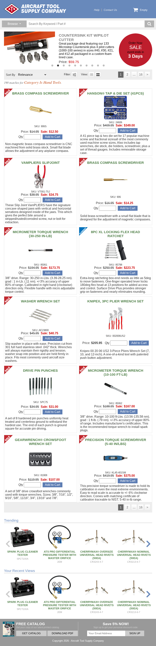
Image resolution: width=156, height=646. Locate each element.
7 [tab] (86, 66)
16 (140, 74)
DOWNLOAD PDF (62, 633)
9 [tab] (98, 66)
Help (96, 10)
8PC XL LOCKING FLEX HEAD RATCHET (115, 234)
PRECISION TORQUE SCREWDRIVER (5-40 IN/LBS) (115, 442)
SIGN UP (134, 633)
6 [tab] (81, 66)
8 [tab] (92, 66)
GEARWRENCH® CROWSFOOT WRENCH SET (40, 442)
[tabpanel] (61, 49)
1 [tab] (52, 66)
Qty (21, 136)
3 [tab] (64, 66)
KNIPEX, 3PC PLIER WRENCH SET (115, 301)
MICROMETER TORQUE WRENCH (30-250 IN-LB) (40, 234)
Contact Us (110, 10)
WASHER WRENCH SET (40, 301)
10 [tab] (104, 66)
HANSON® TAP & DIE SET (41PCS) (115, 93)
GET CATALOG (31, 633)
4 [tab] (69, 66)
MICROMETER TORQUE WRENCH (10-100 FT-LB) (115, 372)
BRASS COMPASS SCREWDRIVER (40, 93)
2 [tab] (58, 66)
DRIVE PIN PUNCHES (40, 370)
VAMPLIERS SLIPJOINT (40, 163)
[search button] (149, 24)
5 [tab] (75, 66)
